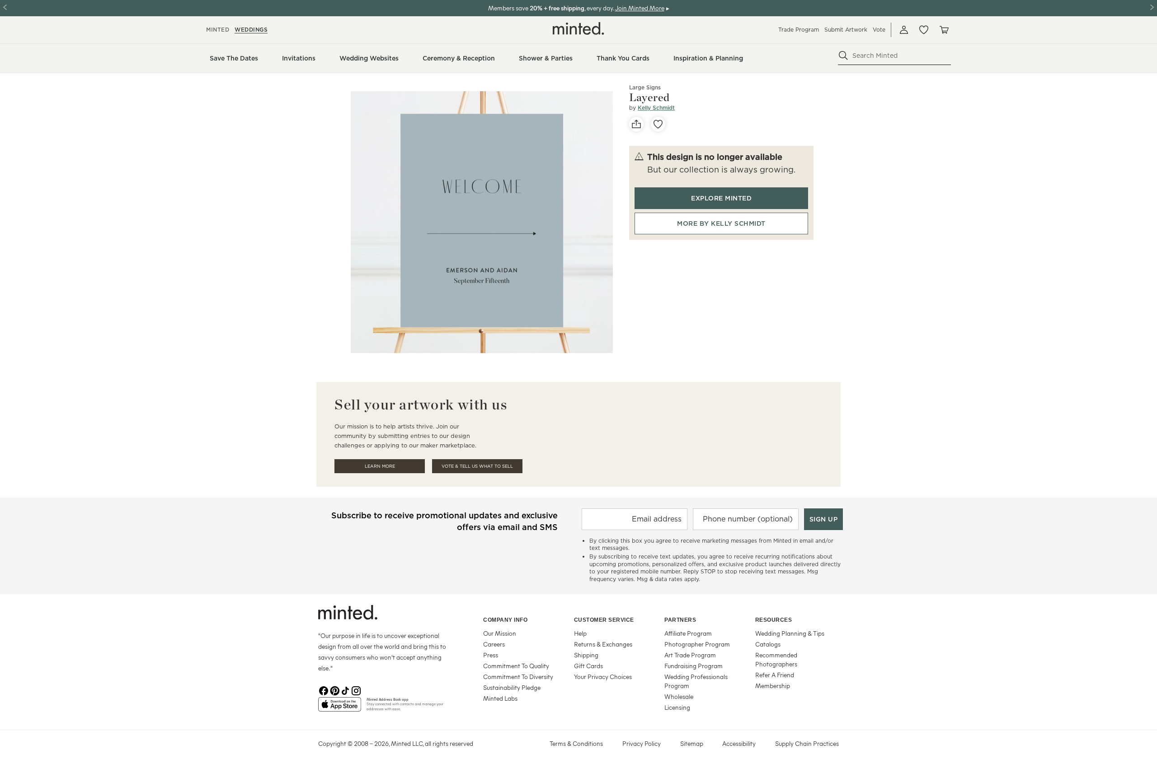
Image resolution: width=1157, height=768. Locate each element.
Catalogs (768, 644)
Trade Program (798, 29)
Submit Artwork (845, 29)
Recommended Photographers (776, 659)
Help (580, 633)
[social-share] (636, 124)
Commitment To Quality (516, 665)
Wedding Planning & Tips (789, 633)
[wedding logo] (578, 28)
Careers (494, 644)
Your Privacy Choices (603, 676)
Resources (773, 620)
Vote (879, 29)
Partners (680, 620)
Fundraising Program (693, 665)
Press (490, 655)
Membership (772, 685)
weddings (251, 29)
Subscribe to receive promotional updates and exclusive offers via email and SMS (444, 521)
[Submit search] (843, 55)
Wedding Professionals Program (696, 681)
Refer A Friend (774, 674)
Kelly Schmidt (656, 107)
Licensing (677, 707)
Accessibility (739, 743)
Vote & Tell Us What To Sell (477, 466)
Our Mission (499, 633)
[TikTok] (345, 689)
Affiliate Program (688, 633)
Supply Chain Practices (807, 743)
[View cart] (943, 30)
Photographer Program (697, 644)
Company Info (505, 620)
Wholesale (678, 696)
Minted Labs (500, 698)
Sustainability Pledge (512, 687)
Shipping (586, 655)
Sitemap (691, 743)
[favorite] (658, 124)
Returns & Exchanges (603, 644)
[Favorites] (924, 30)
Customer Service (604, 620)
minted (217, 29)
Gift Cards (588, 665)
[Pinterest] (334, 689)
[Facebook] (323, 689)
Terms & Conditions (576, 743)
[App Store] (339, 708)
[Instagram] (356, 689)
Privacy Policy (641, 743)
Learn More (380, 466)
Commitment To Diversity (518, 676)
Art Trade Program (690, 655)
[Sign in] (904, 30)
